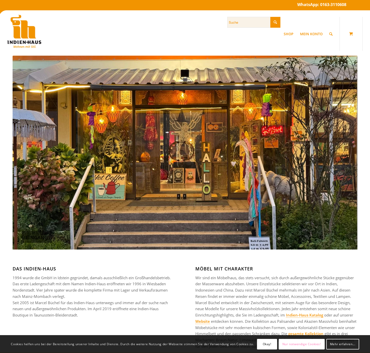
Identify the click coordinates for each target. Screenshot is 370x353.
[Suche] (331, 34)
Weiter (346, 152)
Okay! (267, 344)
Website (202, 321)
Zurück (23, 152)
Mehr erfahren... (342, 344)
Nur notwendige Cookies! (301, 344)
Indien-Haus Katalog (304, 314)
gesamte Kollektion (305, 333)
